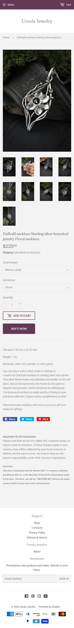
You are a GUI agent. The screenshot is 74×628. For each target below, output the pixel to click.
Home (6, 37)
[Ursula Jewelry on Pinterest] (33, 596)
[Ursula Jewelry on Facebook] (26, 596)
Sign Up (64, 578)
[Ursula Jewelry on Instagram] (39, 596)
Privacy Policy (37, 532)
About (37, 551)
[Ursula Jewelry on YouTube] (46, 596)
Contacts (37, 527)
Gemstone (9, 280)
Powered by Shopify (49, 606)
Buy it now (19, 328)
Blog (37, 522)
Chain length (10, 262)
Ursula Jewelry (37, 21)
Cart (68, 4)
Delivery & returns (37, 537)
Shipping (8, 252)
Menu (11, 4)
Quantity (8, 297)
